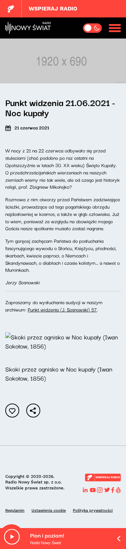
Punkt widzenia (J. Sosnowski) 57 (62, 309)
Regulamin (14, 510)
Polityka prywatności (93, 510)
